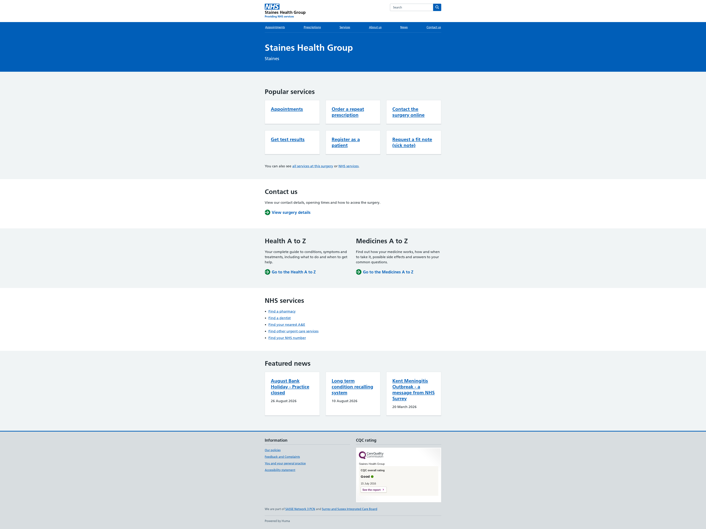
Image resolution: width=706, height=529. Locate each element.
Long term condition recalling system (352, 387)
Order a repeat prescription (348, 112)
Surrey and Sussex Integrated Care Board (349, 509)
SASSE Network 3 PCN (300, 509)
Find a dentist (279, 318)
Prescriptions (312, 27)
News (404, 27)
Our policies (273, 450)
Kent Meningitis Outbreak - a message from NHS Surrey (413, 389)
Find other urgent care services (293, 331)
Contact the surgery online (408, 112)
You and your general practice (285, 463)
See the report (371, 489)
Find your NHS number (287, 338)
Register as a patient (346, 142)
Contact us (434, 27)
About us (375, 27)
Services (345, 27)
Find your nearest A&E (286, 325)
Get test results (288, 139)
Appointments (275, 27)
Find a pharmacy (282, 311)
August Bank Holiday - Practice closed (290, 387)
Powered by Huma (277, 521)
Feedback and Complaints (282, 457)
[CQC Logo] (371, 455)
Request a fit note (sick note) (412, 142)
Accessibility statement (280, 470)
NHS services (348, 166)
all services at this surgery (312, 166)
